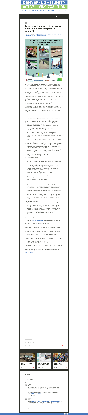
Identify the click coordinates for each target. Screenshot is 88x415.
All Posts (22, 16)
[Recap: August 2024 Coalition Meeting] (60, 357)
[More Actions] (62, 385)
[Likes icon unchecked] (28, 395)
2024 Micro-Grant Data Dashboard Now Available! (44, 364)
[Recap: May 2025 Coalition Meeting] (27, 357)
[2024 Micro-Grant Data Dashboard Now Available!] (44, 357)
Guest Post (32, 16)
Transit (48, 16)
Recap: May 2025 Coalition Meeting (27, 364)
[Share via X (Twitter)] (28, 342)
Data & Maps (54, 16)
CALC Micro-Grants (28, 339)
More (60, 16)
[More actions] (62, 23)
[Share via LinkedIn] (30, 342)
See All (67, 351)
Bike (44, 16)
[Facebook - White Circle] (67, 414)
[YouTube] (63, 414)
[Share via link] (33, 342)
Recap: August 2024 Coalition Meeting (59, 364)
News (27, 16)
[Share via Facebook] (25, 342)
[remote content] (44, 295)
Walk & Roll (39, 16)
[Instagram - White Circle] (65, 414)
